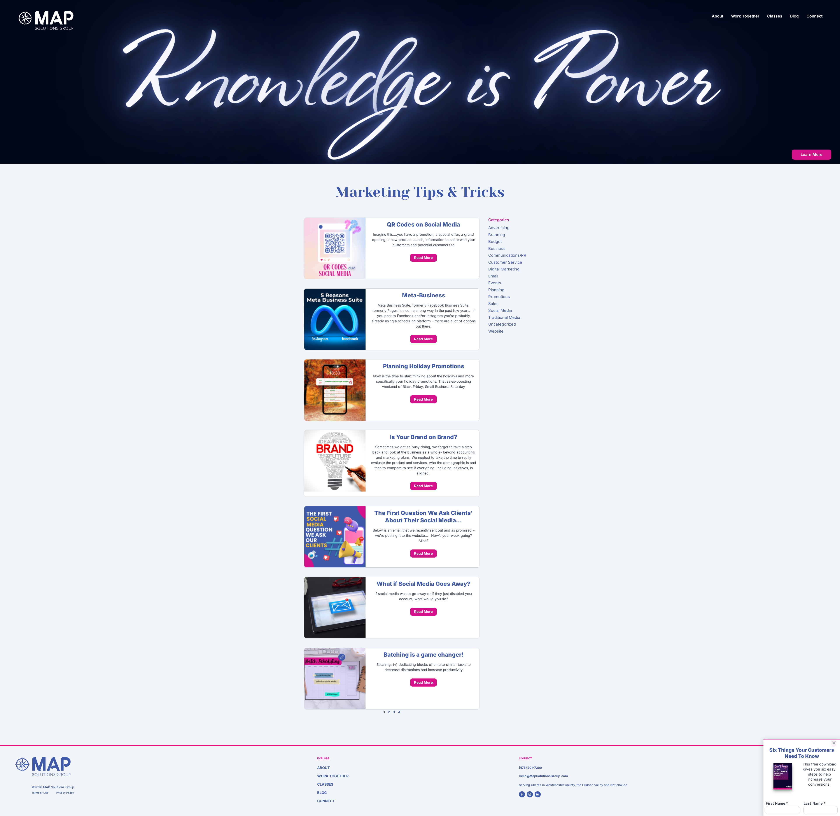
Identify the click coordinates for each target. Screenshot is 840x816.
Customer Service (505, 262)
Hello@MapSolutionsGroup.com (543, 776)
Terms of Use (40, 792)
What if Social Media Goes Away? (423, 583)
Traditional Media (504, 317)
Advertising (498, 227)
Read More (423, 257)
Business (497, 248)
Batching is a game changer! (424, 654)
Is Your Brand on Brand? (423, 437)
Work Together (745, 16)
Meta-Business (423, 295)
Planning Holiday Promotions (423, 366)
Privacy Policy (65, 792)
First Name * (777, 803)
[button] (834, 743)
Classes (774, 16)
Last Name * (815, 803)
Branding (496, 234)
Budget (495, 241)
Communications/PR (507, 255)
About (717, 16)
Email (493, 276)
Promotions (499, 296)
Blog (794, 16)
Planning (496, 290)
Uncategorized (502, 324)
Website (496, 331)
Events (494, 283)
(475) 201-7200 (530, 767)
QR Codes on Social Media (423, 224)
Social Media (500, 310)
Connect (814, 16)
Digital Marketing (504, 269)
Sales (493, 303)
